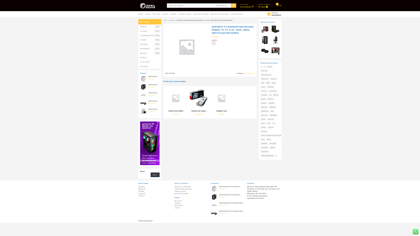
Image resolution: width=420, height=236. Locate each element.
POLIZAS (270, 127)
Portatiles (264, 131)
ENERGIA (270, 99)
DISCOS (275, 95)
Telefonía (143, 26)
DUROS (263, 99)
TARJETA (272, 147)
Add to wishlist (214, 43)
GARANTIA (272, 107)
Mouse (263, 123)
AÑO (262, 83)
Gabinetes (264, 107)
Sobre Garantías (180, 191)
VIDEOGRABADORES (267, 155)
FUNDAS (263, 103)
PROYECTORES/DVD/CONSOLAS (271, 135)
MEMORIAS (273, 115)
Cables (263, 87)
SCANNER (264, 143)
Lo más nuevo (145, 62)
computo (264, 91)
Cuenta (177, 208)
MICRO (263, 119)
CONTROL (264, 95)
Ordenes (177, 203)
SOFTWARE (272, 143)
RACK (263, 139)
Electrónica (144, 44)
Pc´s (274, 123)
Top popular (144, 66)
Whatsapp (141, 189)
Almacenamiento (266, 74)
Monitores (271, 119)
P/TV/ (269, 123)
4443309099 (276, 15)
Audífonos (274, 79)
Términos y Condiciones (183, 186)
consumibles (272, 91)
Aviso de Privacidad (181, 193)
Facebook (141, 186)
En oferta (143, 57)
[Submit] (233, 5)
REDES (269, 139)
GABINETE (271, 103)
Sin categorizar (249, 73)
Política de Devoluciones (183, 189)
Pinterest (141, 196)
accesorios (264, 70)
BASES (274, 83)
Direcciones (179, 205)
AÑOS (268, 83)
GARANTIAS (264, 111)
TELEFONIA (264, 151)
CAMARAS (270, 87)
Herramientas (145, 48)
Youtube (141, 191)
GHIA (272, 111)
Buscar (142, 171)
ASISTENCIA (264, 79)
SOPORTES (264, 147)
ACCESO (269, 66)
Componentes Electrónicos (149, 35)
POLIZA (263, 127)
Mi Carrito (178, 201)
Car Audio (143, 31)
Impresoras (264, 115)
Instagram (141, 193)
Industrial (143, 53)
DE (270, 95)
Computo (143, 40)
